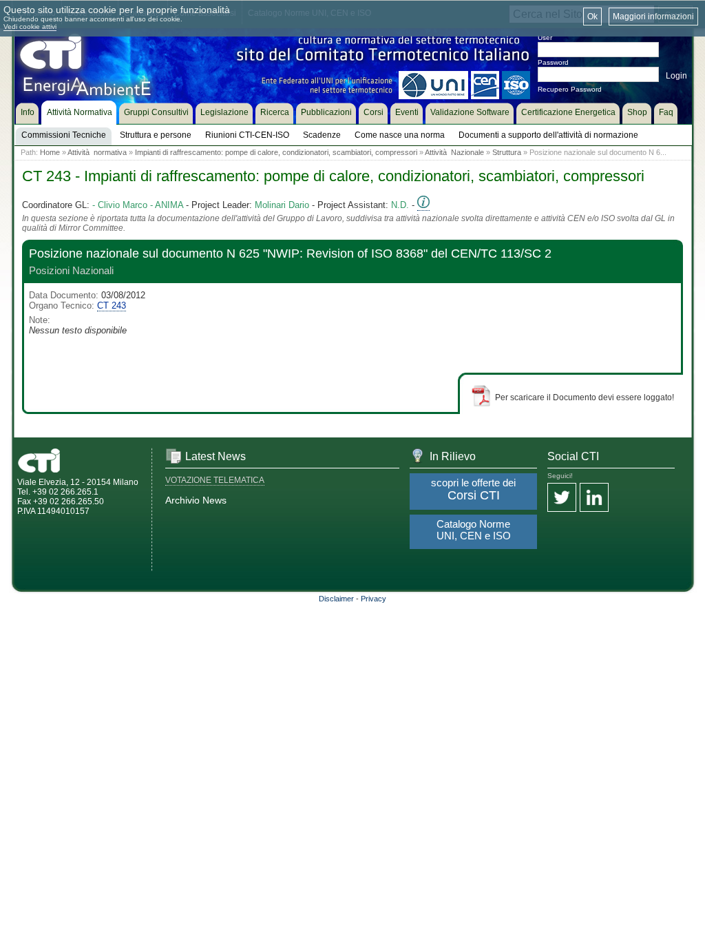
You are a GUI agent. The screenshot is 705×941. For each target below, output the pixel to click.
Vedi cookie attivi (29, 26)
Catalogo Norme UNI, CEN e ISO (473, 529)
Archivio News (196, 500)
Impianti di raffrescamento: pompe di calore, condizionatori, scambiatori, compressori (276, 152)
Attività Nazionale (454, 152)
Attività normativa (97, 152)
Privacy (373, 598)
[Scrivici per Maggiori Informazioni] (423, 205)
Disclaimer (336, 598)
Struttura (506, 152)
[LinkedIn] (594, 498)
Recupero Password (570, 89)
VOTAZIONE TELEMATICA (214, 480)
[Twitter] (561, 498)
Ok (592, 16)
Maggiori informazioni (653, 16)
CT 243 (111, 305)
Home (50, 152)
